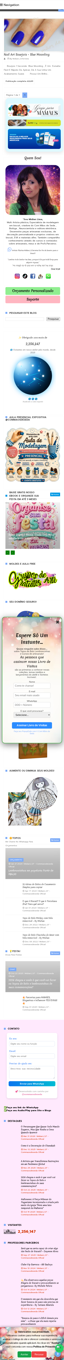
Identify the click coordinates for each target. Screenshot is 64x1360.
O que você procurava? (31, 711)
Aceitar (24, 1354)
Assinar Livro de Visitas (32, 725)
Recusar (39, 1354)
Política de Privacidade (45, 1346)
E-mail (32, 691)
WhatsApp (32, 701)
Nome (32, 681)
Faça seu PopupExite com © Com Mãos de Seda (32, 732)
